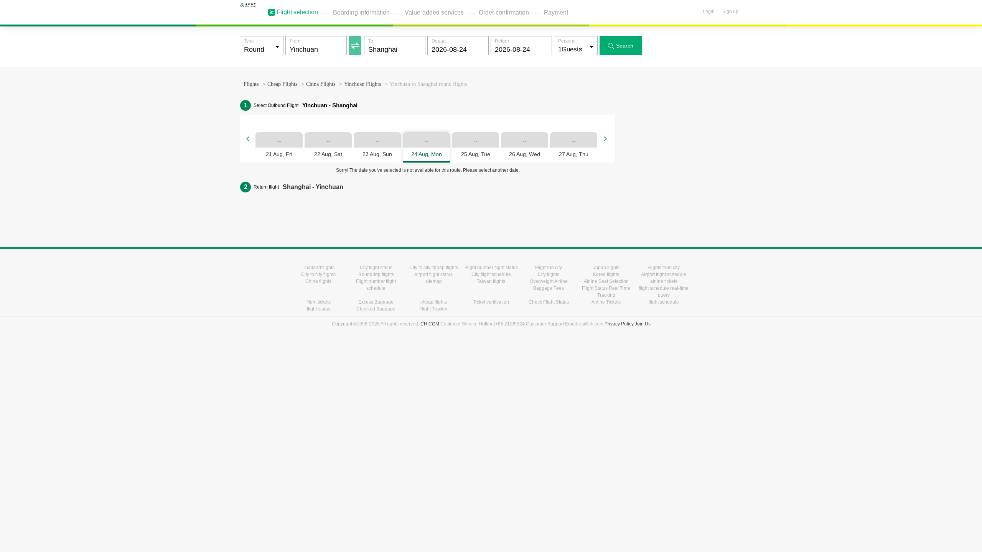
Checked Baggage (375, 309)
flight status (318, 309)
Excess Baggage (376, 302)
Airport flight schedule (663, 274)
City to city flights (318, 274)
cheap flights (433, 302)
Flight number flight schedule (376, 285)
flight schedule (664, 302)
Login (709, 11)
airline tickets (663, 281)
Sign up (730, 11)
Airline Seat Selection (606, 281)
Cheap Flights (282, 84)
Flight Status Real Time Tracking (606, 292)
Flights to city (548, 267)
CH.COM (429, 324)
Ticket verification (491, 302)
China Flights (320, 84)
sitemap (433, 281)
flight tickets (318, 302)
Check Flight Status (549, 302)
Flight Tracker (433, 309)
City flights (548, 274)
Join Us (643, 324)
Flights (251, 84)
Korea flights (606, 274)
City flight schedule (491, 274)
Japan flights (606, 267)
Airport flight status (433, 274)
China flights (318, 281)
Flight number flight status (491, 267)
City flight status (376, 267)
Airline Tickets (606, 302)
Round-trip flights (376, 274)
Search (620, 46)
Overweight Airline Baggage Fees (549, 285)
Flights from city (664, 267)
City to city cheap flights (433, 267)
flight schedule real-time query (664, 292)
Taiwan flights (491, 281)
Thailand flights (318, 267)
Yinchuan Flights (362, 84)
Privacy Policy (619, 324)
